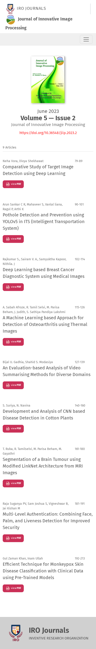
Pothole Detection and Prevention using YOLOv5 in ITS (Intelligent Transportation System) (44, 221)
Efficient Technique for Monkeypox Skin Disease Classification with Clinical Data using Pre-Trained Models (43, 571)
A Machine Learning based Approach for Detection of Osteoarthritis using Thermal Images (45, 324)
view (15, 184)
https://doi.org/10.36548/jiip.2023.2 (48, 133)
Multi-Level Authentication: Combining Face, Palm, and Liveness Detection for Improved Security (48, 520)
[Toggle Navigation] (86, 39)
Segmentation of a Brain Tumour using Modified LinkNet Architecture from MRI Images (43, 466)
